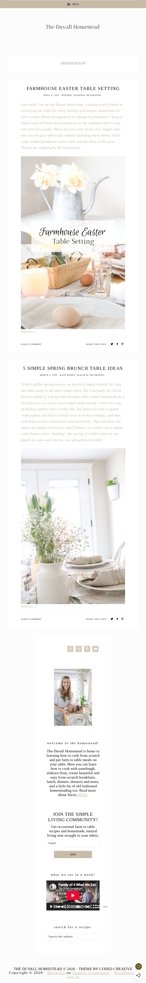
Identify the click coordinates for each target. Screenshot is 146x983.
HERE (82, 795)
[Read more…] (28, 331)
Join (73, 854)
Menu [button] (75, 4)
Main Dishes (67, 375)
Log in (73, 976)
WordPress (124, 972)
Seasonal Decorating (87, 95)
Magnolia (56, 972)
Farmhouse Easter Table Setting (73, 88)
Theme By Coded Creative (106, 969)
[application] (73, 895)
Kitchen (67, 95)
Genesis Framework (91, 972)
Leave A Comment (31, 344)
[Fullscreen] (112, 907)
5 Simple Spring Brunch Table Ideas (73, 368)
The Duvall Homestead (73, 28)
